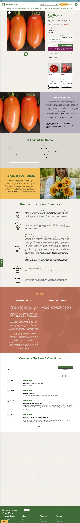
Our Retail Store (43, 521)
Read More (66, 24)
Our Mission (42, 519)
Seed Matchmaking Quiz (64, 4)
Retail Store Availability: (52, 41)
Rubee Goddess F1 (65, 77)
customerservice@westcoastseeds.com (11, 518)
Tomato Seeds (56, 11)
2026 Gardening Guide (61, 518)
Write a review (65, 367)
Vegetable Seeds (50, 11)
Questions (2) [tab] (15, 376)
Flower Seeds (25, 519)
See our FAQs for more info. (61, 49)
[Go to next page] (43, 426)
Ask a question (65, 369)
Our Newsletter (59, 519)
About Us (42, 518)
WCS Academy (59, 521)
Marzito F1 (51, 77)
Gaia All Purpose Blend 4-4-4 (17, 317)
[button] (76, 4)
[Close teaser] (8, 519)
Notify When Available (65, 45)
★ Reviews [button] (1, 263)
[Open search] (64, 376)
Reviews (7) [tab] (9, 376)
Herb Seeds (25, 521)
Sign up (27, 510)
